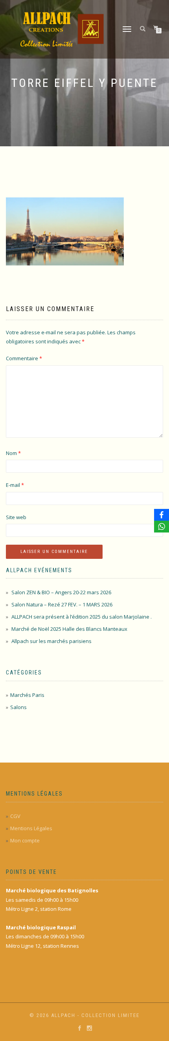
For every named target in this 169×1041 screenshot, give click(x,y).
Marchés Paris (27, 694)
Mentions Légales (31, 828)
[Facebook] (161, 515)
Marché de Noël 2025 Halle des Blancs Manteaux (69, 628)
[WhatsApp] (161, 526)
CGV (15, 816)
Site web (16, 517)
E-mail (15, 484)
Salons (18, 707)
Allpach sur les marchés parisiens (51, 641)
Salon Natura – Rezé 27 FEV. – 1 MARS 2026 (61, 604)
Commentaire (24, 358)
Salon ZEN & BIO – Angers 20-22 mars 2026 (61, 592)
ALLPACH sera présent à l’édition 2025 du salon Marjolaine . (81, 616)
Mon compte (25, 840)
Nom (13, 453)
